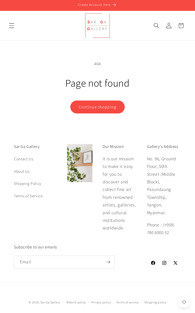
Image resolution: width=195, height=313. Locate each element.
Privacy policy (101, 302)
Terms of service (127, 302)
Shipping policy (155, 302)
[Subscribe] (108, 262)
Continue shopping (97, 107)
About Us (21, 171)
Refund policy (76, 302)
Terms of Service (28, 195)
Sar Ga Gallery (50, 302)
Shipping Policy (27, 183)
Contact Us (23, 158)
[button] (12, 25)
